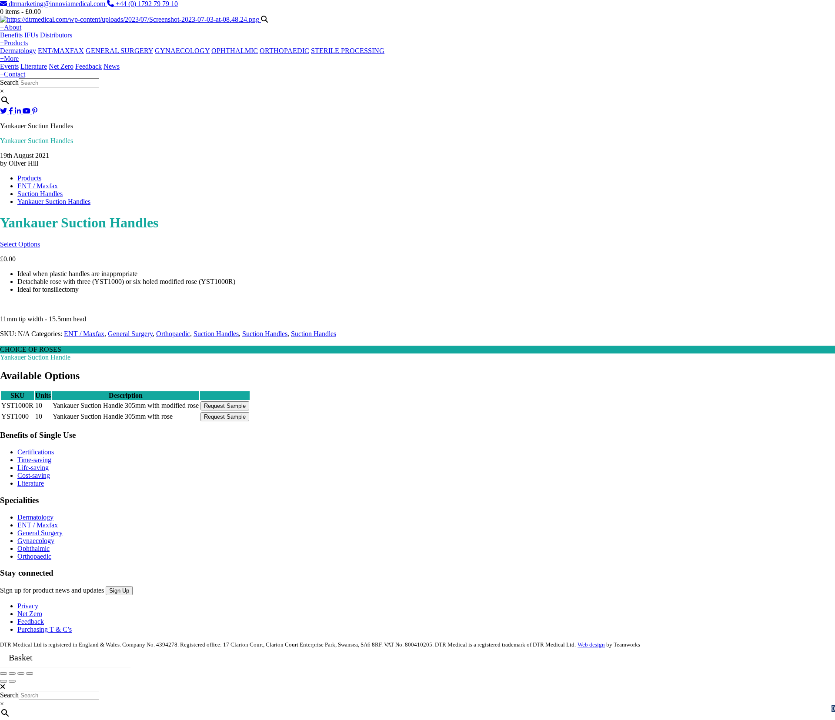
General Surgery (130, 333)
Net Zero (61, 66)
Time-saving (34, 459)
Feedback (88, 66)
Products (14, 43)
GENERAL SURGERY (119, 50)
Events (9, 66)
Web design (591, 644)
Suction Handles (40, 193)
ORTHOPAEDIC (284, 50)
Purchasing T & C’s (44, 629)
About (10, 27)
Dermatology (18, 50)
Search (9, 82)
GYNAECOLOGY (182, 50)
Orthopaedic (173, 333)
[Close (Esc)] (3, 673)
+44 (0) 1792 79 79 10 (146, 3)
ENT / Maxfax (37, 186)
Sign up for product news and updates (53, 590)
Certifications (35, 452)
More (9, 58)
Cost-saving (33, 475)
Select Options (20, 244)
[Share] (12, 673)
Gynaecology (35, 540)
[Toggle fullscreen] (20, 673)
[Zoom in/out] (29, 673)
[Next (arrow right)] (12, 681)
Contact (12, 74)
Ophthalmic (33, 548)
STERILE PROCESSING (347, 50)
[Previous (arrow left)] (3, 681)
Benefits (11, 35)
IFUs (31, 35)
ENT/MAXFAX (61, 50)
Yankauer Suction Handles (53, 201)
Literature (33, 66)
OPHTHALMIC (234, 50)
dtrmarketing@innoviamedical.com (57, 3)
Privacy (27, 606)
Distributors (56, 35)
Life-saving (33, 467)
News (112, 66)
